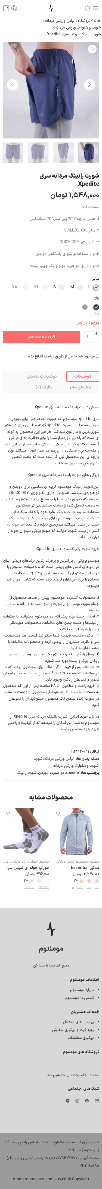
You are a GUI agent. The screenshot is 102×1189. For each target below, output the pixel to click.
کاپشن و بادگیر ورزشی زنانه (58, 861)
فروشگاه (84, 21)
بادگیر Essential (85, 868)
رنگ (96, 298)
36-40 (43, 889)
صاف (96, 314)
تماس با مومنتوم (79, 998)
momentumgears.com (33, 1179)
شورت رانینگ (26, 773)
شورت (37, 759)
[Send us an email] (97, 1100)
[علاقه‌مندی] (92, 49)
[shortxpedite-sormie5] (51, 90)
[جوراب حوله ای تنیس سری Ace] (26, 831)
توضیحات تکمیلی (42, 376)
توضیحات (82, 376)
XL (80, 889)
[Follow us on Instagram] (77, 1101)
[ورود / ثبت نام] (14, 8)
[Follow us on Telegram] (68, 1101)
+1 (73, 889)
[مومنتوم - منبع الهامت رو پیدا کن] (51, 8)
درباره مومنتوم (82, 990)
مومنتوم (94, 861)
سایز (95, 279)
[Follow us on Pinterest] (87, 1101)
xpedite (72, 773)
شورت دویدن (48, 773)
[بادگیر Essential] (75, 831)
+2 (76, 881)
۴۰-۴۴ (29, 889)
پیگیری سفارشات (81, 1038)
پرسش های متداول (78, 1022)
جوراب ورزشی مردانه (25, 861)
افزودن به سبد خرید (41, 336)
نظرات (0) (43, 387)
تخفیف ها (81, 861)
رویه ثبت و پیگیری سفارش (73, 1030)
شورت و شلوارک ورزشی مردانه (78, 27)
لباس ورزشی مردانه (60, 21)
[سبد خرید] (6, 8)
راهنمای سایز (80, 387)
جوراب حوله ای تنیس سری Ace (26, 868)
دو (62, 773)
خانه (97, 21)
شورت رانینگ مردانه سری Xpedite (74, 34)
